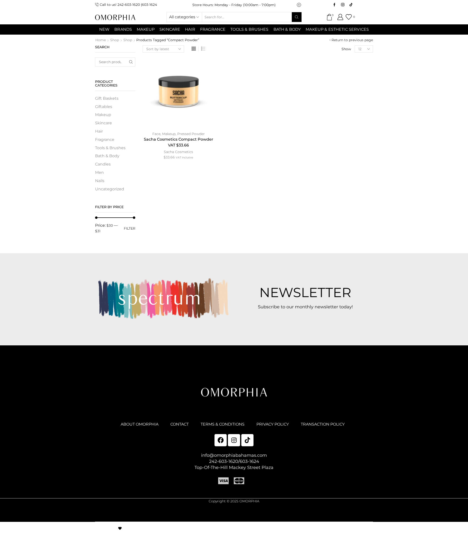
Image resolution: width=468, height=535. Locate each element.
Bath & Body (287, 29)
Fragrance (212, 29)
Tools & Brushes (249, 29)
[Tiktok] (351, 5)
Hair (190, 29)
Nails (99, 180)
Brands (123, 29)
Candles (103, 164)
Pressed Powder (191, 134)
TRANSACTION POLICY (323, 424)
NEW (104, 29)
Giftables (103, 106)
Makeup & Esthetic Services (337, 29)
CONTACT (179, 424)
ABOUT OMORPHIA (139, 424)
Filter (129, 228)
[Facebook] (334, 5)
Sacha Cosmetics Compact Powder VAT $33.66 (178, 142)
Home (100, 40)
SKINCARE (169, 29)
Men (99, 172)
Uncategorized (109, 189)
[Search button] (297, 17)
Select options (178, 93)
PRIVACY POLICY (272, 424)
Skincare (103, 123)
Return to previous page (352, 40)
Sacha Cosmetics (178, 152)
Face (156, 134)
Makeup (169, 134)
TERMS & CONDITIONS (222, 424)
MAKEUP (146, 29)
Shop (114, 40)
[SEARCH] (130, 62)
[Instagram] (342, 5)
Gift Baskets (106, 98)
